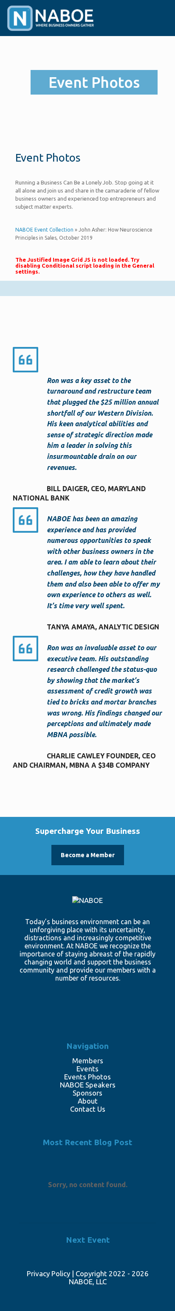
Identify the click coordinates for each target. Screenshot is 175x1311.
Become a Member (88, 855)
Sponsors (87, 1093)
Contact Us (87, 1109)
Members (87, 1061)
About (88, 1101)
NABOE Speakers (88, 1085)
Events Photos (87, 1077)
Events (87, 1069)
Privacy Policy (48, 1273)
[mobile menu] (157, 22)
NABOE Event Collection (44, 229)
